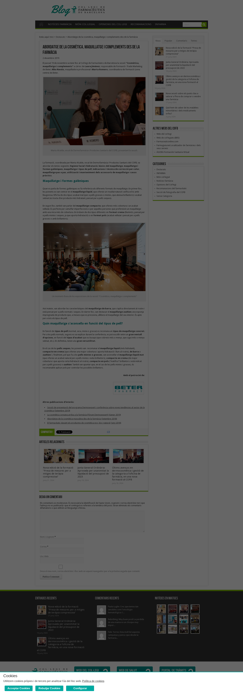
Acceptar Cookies (18, 688)
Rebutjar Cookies (49, 688)
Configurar (80, 688)
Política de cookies (93, 681)
